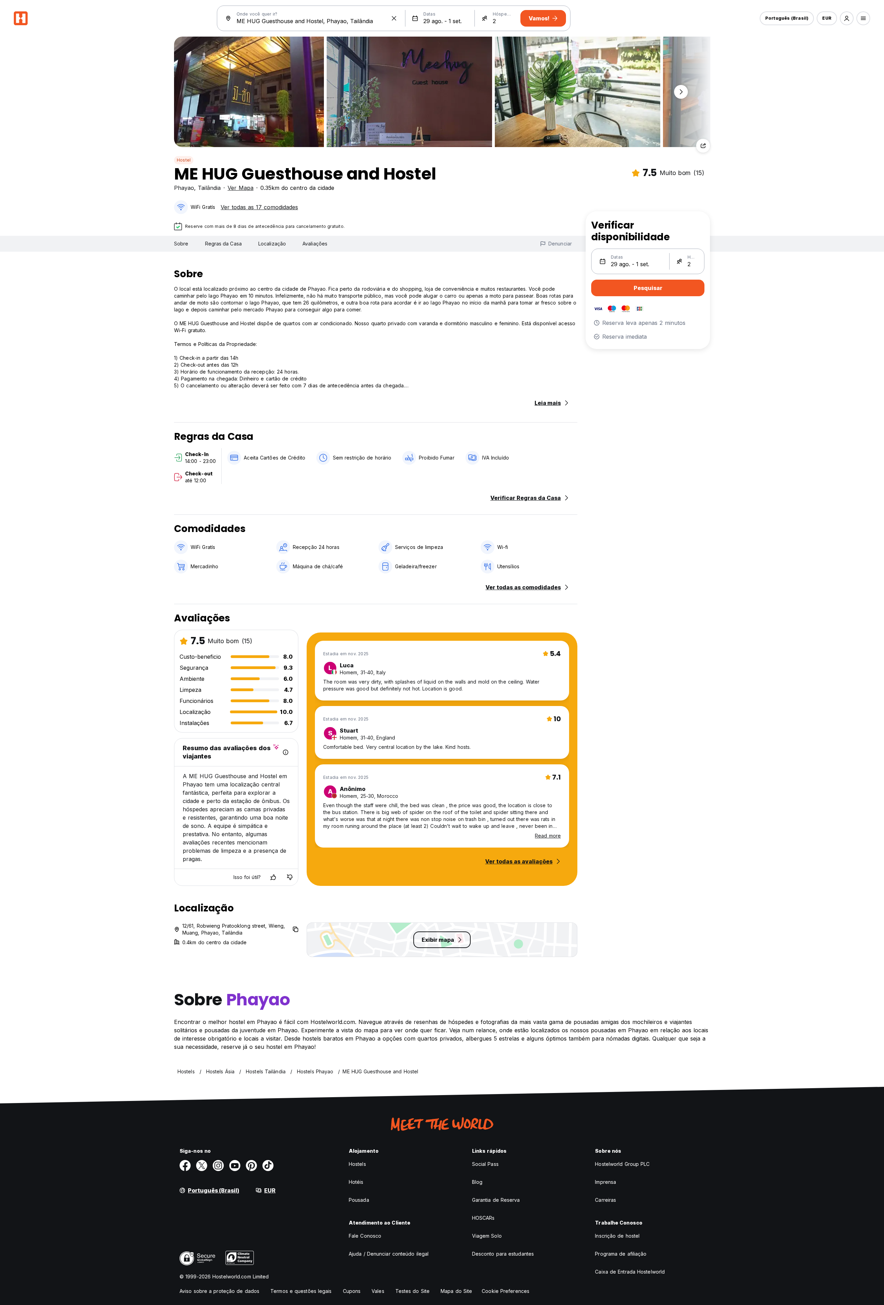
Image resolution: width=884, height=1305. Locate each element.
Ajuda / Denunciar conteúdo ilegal (389, 1254)
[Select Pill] (847, 18)
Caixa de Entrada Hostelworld (630, 1272)
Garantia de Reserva (496, 1200)
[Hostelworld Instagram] (218, 1165)
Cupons (352, 1291)
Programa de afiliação (620, 1254)
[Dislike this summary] (290, 877)
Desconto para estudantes (503, 1254)
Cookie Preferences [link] (505, 1291)
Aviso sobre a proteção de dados (219, 1291)
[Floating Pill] (681, 92)
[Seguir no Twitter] (201, 1165)
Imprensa (605, 1182)
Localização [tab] (272, 243)
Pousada (359, 1200)
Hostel (184, 160)
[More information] (285, 752)
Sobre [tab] (181, 243)
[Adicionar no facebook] (185, 1165)
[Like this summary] (273, 877)
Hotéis (356, 1182)
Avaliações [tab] (314, 243)
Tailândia (209, 187)
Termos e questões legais (301, 1291)
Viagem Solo (487, 1236)
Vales (378, 1291)
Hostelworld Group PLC (622, 1164)
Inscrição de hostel (617, 1236)
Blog (477, 1182)
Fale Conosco (365, 1236)
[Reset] (394, 18)
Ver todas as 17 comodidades (259, 207)
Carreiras (605, 1200)
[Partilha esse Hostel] (703, 146)
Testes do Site (412, 1291)
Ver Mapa (240, 187)
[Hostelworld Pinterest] (251, 1165)
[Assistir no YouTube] (234, 1165)
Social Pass (485, 1164)
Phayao (184, 187)
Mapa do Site (456, 1291)
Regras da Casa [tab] (223, 243)
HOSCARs (483, 1218)
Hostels (357, 1164)
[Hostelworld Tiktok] (267, 1165)
